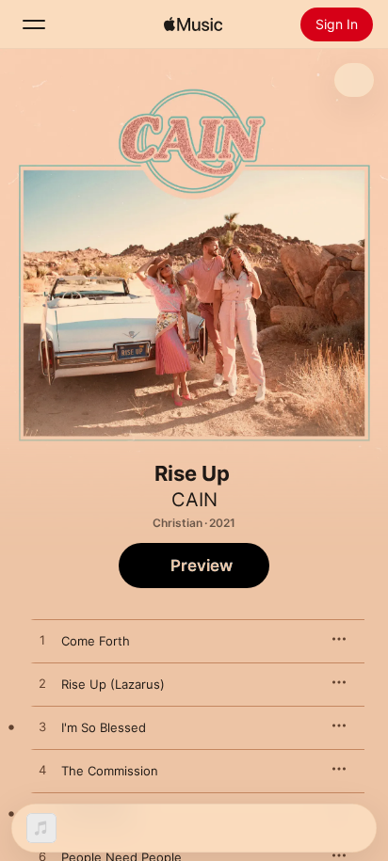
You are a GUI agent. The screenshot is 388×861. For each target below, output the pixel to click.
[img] (193, 24)
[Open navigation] (34, 24)
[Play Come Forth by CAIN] (42, 640)
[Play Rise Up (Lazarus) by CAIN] (42, 684)
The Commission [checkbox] (109, 770)
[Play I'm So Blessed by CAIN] (42, 727)
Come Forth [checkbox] (95, 640)
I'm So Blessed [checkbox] (103, 727)
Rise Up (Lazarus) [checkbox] (113, 684)
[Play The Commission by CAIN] (42, 770)
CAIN (194, 499)
